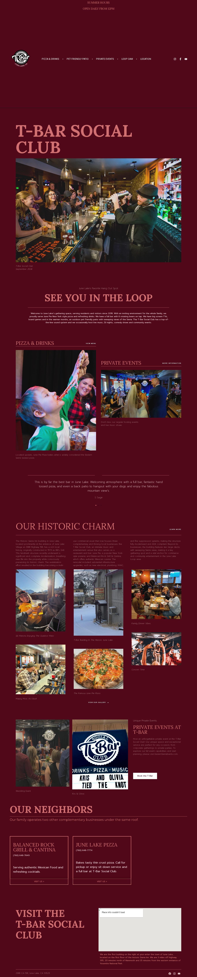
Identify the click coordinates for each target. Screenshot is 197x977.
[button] (95, 505)
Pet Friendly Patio (78, 59)
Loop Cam (127, 59)
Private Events (105, 59)
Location (145, 59)
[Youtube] (186, 59)
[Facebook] (170, 974)
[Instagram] (175, 59)
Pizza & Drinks (50, 59)
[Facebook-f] (180, 59)
